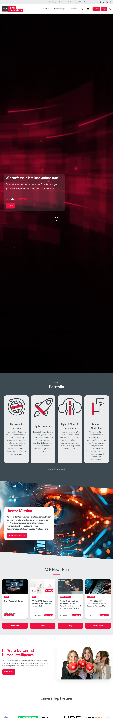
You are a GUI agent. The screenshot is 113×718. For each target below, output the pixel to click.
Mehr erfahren (8, 672)
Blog (81, 9)
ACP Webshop (52, 2)
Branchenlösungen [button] (59, 9)
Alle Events (15, 626)
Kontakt (96, 9)
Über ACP (78, 2)
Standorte (62, 2)
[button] (110, 9)
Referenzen (73, 9)
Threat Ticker (98, 626)
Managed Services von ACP (56, 469)
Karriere (70, 2)
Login (104, 9)
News (43, 626)
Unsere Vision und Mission (17, 535)
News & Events (88, 2)
